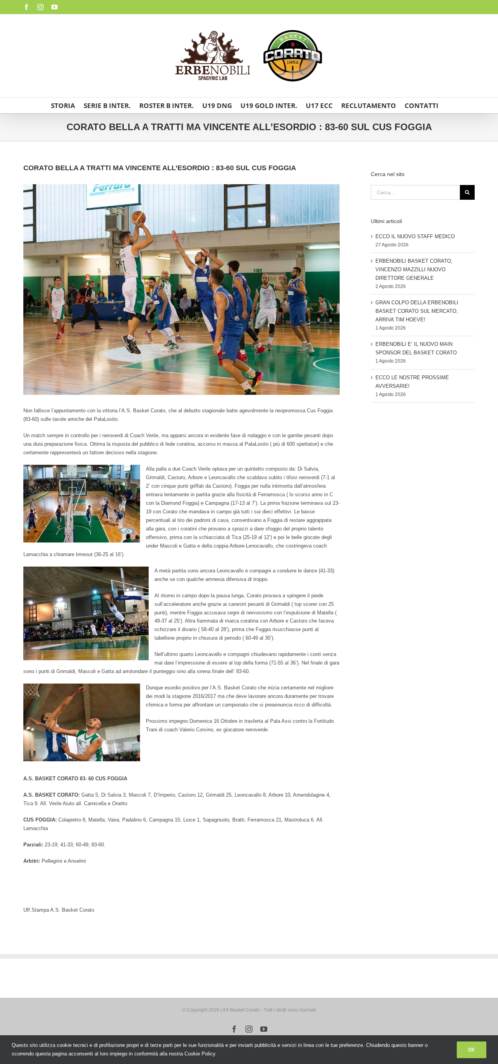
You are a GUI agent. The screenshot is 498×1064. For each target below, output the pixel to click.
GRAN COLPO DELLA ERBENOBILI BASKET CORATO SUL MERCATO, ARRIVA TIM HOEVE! (416, 311)
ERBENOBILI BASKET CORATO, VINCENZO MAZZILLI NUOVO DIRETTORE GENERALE (413, 269)
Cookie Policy (199, 1054)
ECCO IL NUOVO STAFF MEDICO (415, 236)
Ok (471, 1049)
